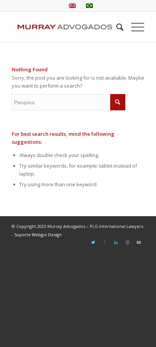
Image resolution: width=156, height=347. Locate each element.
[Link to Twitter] (93, 242)
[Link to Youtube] (138, 242)
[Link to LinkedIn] (116, 242)
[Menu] (133, 27)
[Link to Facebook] (104, 242)
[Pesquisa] (116, 27)
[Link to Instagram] (127, 242)
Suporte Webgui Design (38, 234)
